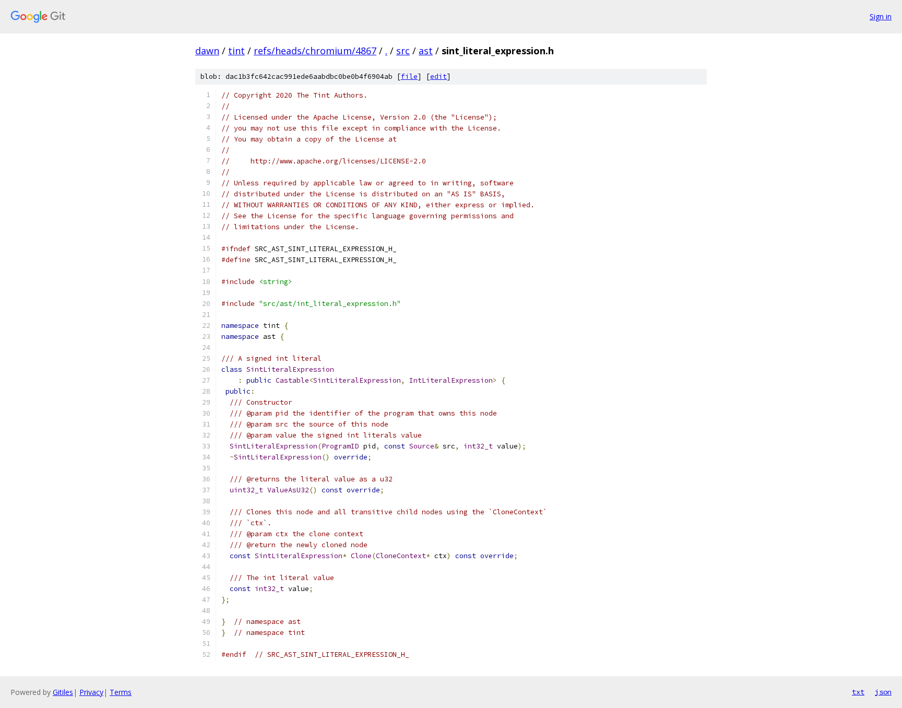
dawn (207, 50)
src (403, 50)
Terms (121, 692)
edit (438, 76)
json (883, 692)
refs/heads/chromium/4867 (315, 50)
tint (236, 50)
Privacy (91, 692)
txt (858, 692)
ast (426, 50)
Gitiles (63, 692)
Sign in (881, 16)
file (409, 76)
